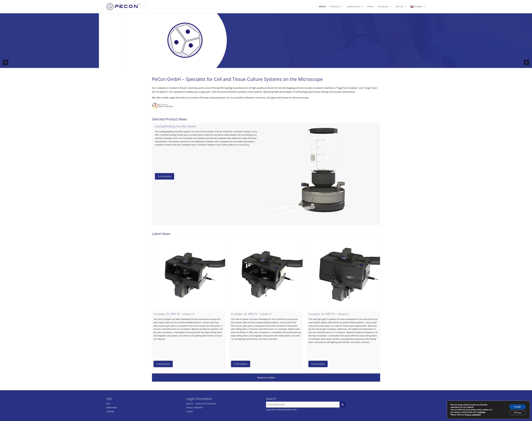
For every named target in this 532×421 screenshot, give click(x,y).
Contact (189, 411)
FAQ (108, 403)
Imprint (189, 403)
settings (481, 412)
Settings (517, 412)
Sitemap (110, 411)
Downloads (111, 407)
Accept (517, 406)
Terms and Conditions (205, 403)
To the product (164, 176)
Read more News (266, 377)
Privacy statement (194, 407)
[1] (343, 404)
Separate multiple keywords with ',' (282, 409)
